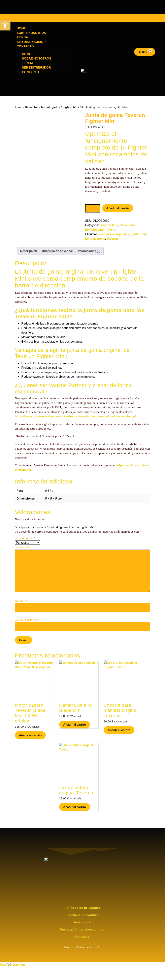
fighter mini (139, 234)
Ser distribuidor (36, 67)
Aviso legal (82, 922)
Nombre (21, 601)
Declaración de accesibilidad (82, 929)
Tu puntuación (25, 538)
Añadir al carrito (117, 208)
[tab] (28, 251)
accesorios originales (114, 234)
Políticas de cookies (83, 915)
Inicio (19, 107)
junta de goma (95, 238)
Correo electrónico (28, 619)
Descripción (28, 251)
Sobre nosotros (36, 58)
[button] (5, 25)
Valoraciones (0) (89, 251)
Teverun (111, 229)
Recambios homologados (42, 107)
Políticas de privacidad (82, 907)
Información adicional (57, 251)
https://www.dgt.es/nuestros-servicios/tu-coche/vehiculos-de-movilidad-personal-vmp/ (75, 416)
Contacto (30, 72)
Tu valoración (25, 547)
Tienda (27, 63)
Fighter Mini (71, 107)
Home (26, 54)
